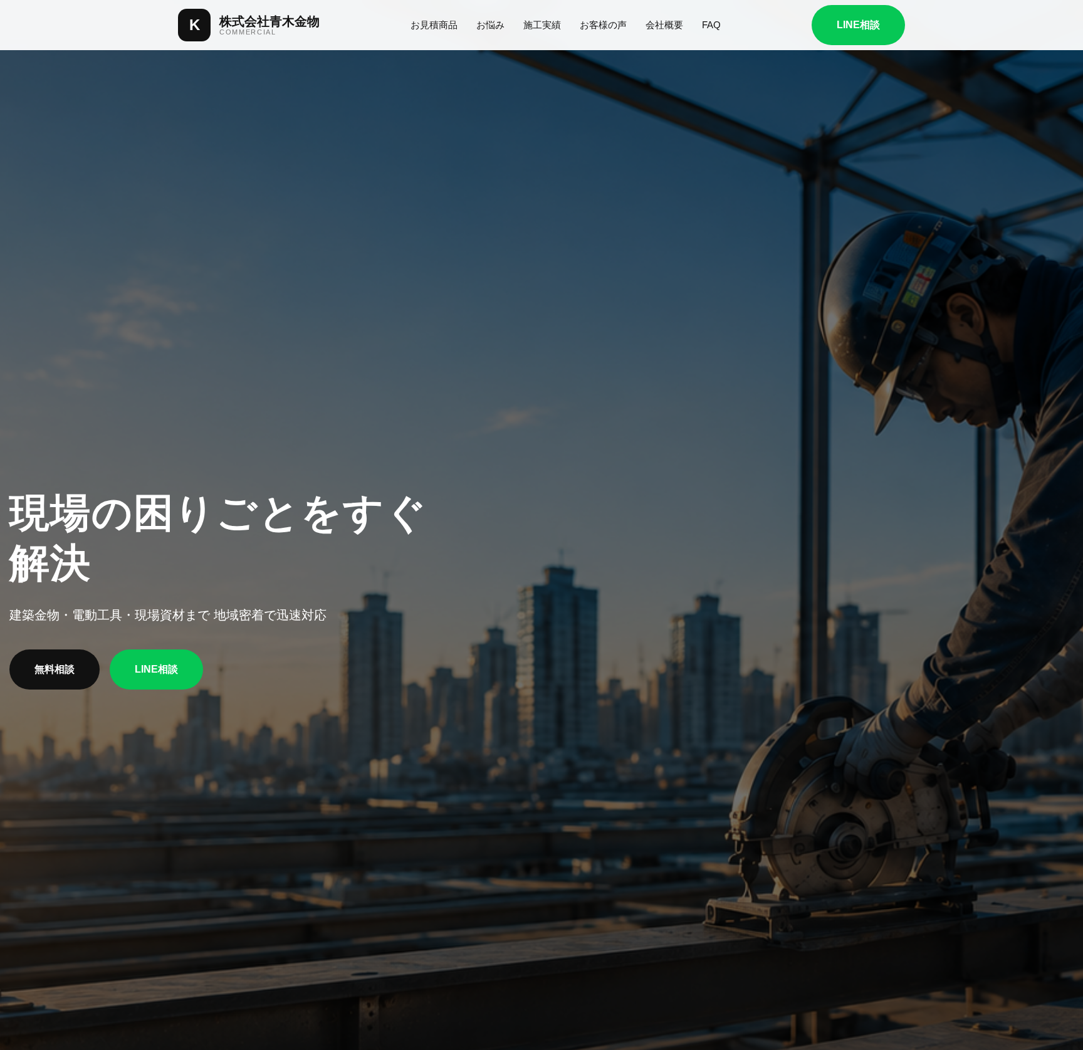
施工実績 (542, 24)
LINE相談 (858, 24)
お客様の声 (603, 24)
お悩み (490, 24)
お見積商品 (434, 24)
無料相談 (54, 669)
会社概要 (664, 24)
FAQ (711, 24)
